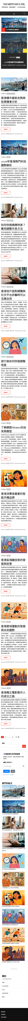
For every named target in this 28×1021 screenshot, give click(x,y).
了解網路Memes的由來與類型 (10, 888)
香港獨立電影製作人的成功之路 (10, 962)
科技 (18, 57)
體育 (9, 621)
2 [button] (23, 20)
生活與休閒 (10, 220)
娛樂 (9, 423)
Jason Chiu (23, 330)
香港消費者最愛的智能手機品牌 (10, 906)
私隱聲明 (3, 1014)
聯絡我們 (3, 1011)
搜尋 (3, 743)
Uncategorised (11, 93)
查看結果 (6, 771)
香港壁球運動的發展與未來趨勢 (10, 943)
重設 (13, 771)
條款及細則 (3, 1017)
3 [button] (24, 20)
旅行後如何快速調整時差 (9, 869)
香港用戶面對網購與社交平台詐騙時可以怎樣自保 (13, 294)
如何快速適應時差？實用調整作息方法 (12, 830)
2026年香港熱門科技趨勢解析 (14, 62)
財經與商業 (5, 993)
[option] (14, 51)
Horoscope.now (7, 774)
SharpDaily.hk (14, 4)
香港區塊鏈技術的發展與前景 (10, 925)
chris (24, 65)
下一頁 (17, 737)
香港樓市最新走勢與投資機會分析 (11, 798)
